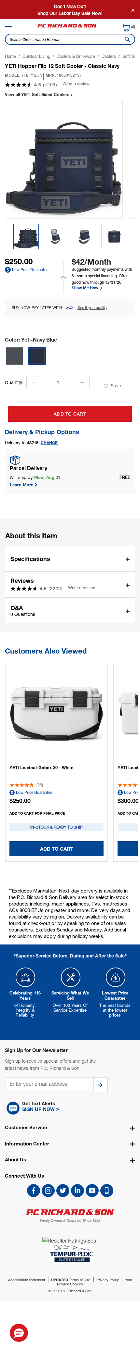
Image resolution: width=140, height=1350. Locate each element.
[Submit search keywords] (126, 39)
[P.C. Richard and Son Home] (67, 27)
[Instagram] (48, 1190)
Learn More (22, 484)
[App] (106, 1190)
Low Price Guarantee (30, 269)
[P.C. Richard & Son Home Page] (70, 1212)
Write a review (76, 83)
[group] (26, 236)
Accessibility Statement (26, 1280)
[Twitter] (62, 1190)
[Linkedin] (77, 1190)
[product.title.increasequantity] (82, 383)
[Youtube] (92, 1190)
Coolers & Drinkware (76, 56)
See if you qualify (92, 307)
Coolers (109, 56)
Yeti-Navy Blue (31, 339)
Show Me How (85, 288)
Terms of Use (70, 1280)
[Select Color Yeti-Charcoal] (14, 356)
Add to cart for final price (37, 813)
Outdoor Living (36, 56)
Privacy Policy (107, 1280)
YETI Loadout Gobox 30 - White (41, 767)
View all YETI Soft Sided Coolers (38, 94)
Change (49, 442)
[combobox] (70, 39)
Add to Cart (70, 414)
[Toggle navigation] (9, 25)
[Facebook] (33, 1190)
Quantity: (14, 382)
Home (10, 56)
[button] (70, 1108)
